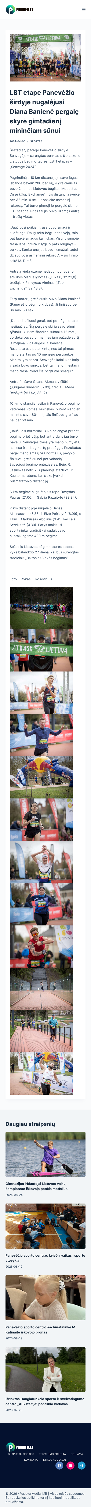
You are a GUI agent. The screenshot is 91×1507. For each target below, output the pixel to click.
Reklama (77, 1454)
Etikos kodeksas (55, 1459)
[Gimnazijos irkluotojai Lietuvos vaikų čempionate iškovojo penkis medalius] (45, 1154)
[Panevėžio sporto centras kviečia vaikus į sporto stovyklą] (45, 1226)
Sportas (36, 141)
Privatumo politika (52, 1454)
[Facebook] (59, 1466)
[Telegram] (82, 1466)
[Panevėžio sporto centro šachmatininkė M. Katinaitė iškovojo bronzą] (45, 1297)
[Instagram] (70, 1466)
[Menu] (83, 9)
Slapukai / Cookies (21, 1454)
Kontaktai (31, 1459)
